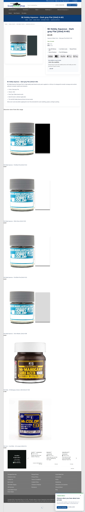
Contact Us (10, 479)
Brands (10, 13)
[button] (28, 458)
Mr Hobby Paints (45, 19)
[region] (52, 458)
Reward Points (35, 474)
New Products (17, 13)
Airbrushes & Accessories (61, 484)
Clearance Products (36, 484)
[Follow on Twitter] (75, 1)
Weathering (47, 9)
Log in (51, 68)
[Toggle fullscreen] (9, 504)
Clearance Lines (11, 477)
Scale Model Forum (12, 489)
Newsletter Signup (12, 484)
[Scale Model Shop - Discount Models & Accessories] (16, 5)
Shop (30, 19)
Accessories (25, 9)
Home (26, 19)
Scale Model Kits (12, 9)
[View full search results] (28, 3)
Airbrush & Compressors (62, 9)
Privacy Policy (35, 477)
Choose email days (62, 507)
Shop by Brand (58, 487)
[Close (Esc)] (16, 504)
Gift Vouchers (11, 487)
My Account (10, 482)
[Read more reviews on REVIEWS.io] (17, 463)
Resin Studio (11, 491)
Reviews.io (34, 487)
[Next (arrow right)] (9, 509)
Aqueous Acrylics (55, 19)
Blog (56, 489)
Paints (36, 9)
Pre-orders (24, 13)
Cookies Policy (35, 482)
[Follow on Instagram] (74, 1)
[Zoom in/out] (5, 504)
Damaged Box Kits (12, 474)
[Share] (12, 504)
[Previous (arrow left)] (5, 509)
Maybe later (71, 506)
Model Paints (36, 19)
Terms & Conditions (36, 479)
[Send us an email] (76, 1)
